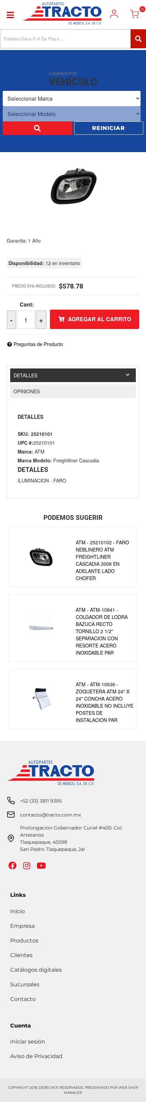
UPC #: (25, 442)
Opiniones (27, 391)
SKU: (23, 433)
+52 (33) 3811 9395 (41, 801)
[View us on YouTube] (42, 867)
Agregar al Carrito (99, 319)
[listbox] (72, 99)
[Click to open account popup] (114, 14)
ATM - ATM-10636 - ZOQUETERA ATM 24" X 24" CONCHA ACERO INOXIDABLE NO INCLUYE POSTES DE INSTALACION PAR (104, 702)
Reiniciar (108, 129)
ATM (39, 451)
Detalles (25, 375)
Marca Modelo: (35, 460)
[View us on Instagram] (27, 867)
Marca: (25, 451)
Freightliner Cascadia (76, 460)
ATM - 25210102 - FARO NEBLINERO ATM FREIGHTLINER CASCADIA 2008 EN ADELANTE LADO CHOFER (102, 560)
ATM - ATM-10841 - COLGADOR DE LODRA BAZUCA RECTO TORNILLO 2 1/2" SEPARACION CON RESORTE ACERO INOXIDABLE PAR (102, 631)
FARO (59, 480)
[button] (73, 38)
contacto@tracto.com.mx (50, 815)
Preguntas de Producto (38, 344)
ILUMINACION (33, 480)
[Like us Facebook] (13, 867)
